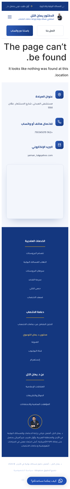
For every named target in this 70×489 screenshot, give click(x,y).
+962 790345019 (44, 132)
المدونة (35, 342)
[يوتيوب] (23, 480)
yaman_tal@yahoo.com (40, 155)
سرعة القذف (35, 280)
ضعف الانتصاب (35, 297)
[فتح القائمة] (9, 17)
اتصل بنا (50, 30)
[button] (47, 481)
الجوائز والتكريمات (35, 396)
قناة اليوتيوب (35, 351)
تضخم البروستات (35, 253)
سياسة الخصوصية (23, 471)
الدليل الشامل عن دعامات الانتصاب (35, 324)
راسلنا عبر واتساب (20, 30)
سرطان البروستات (35, 271)
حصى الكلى (35, 289)
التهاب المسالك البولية (35, 262)
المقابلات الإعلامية (35, 387)
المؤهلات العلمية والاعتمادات (35, 404)
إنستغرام (35, 360)
